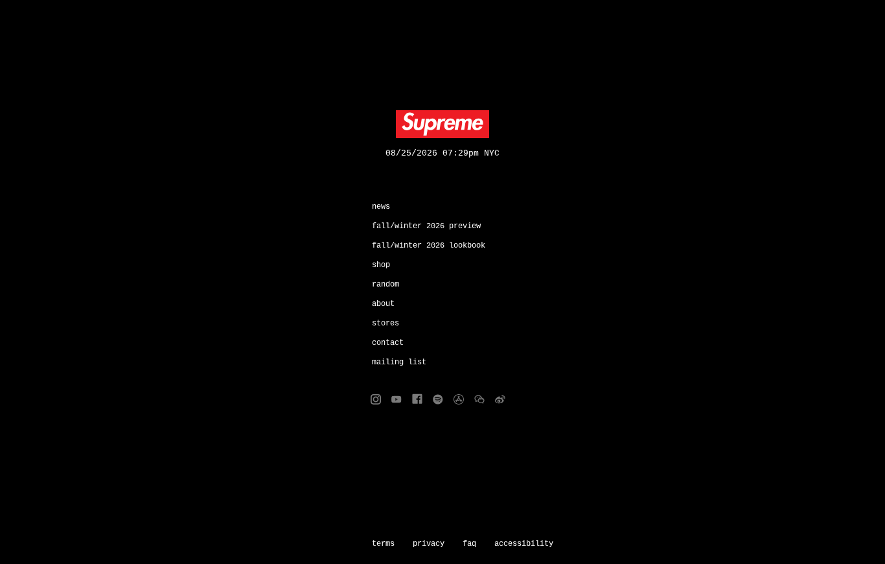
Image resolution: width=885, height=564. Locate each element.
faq (469, 543)
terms (383, 543)
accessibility (523, 543)
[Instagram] (376, 399)
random (385, 284)
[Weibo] (500, 399)
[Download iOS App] (459, 399)
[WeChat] (479, 399)
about (383, 304)
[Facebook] (417, 399)
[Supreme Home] (442, 124)
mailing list (399, 362)
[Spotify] (438, 399)
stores (385, 323)
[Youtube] (396, 399)
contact (388, 342)
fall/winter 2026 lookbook (428, 245)
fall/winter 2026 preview (426, 226)
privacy (428, 543)
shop (381, 265)
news (381, 206)
